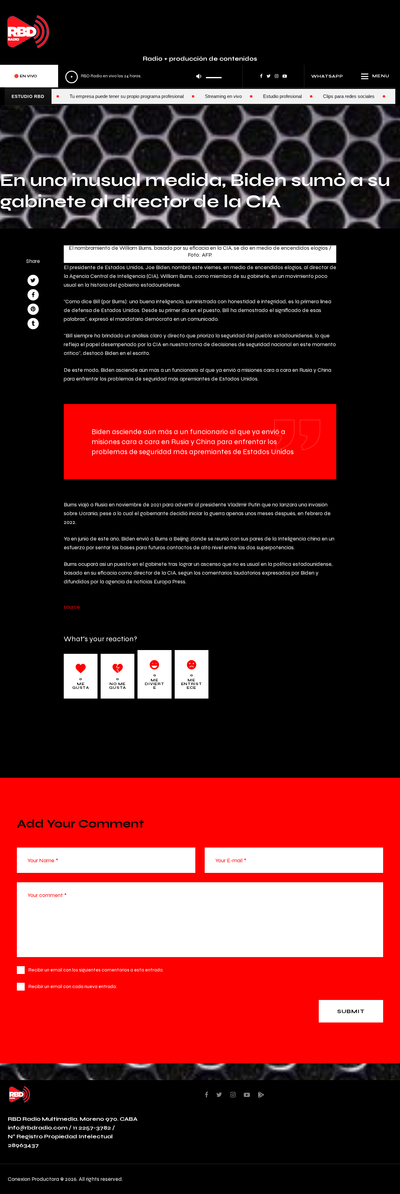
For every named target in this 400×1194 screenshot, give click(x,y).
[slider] (214, 75)
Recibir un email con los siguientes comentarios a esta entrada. (95, 970)
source (72, 606)
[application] (144, 76)
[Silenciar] (198, 76)
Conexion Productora (33, 1179)
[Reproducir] (71, 77)
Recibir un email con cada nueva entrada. (72, 986)
